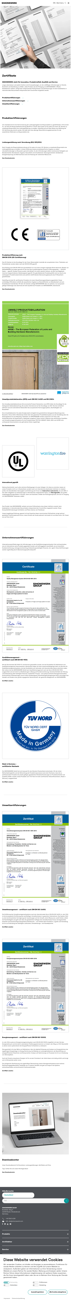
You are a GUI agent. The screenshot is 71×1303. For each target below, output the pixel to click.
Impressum (7, 1298)
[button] (58, 1292)
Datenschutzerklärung (18, 1298)
